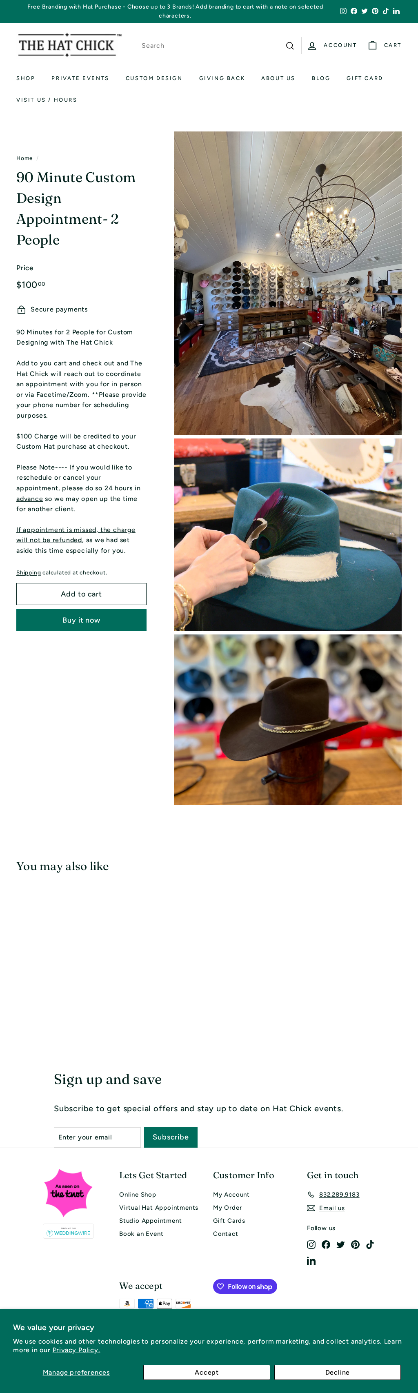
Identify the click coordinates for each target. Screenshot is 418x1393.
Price (24, 268)
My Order (227, 1207)
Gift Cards (229, 1220)
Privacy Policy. (76, 1350)
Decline (337, 1372)
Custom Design (154, 78)
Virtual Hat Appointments (158, 1207)
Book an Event (141, 1233)
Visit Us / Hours (47, 100)
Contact (225, 1233)
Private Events (80, 78)
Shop (25, 78)
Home (24, 158)
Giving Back (222, 78)
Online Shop (137, 1194)
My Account (231, 1194)
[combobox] (218, 46)
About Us (278, 78)
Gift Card (365, 78)
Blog (321, 78)
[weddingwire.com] (68, 1231)
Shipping (28, 572)
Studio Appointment (150, 1220)
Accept (207, 1372)
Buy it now (81, 620)
